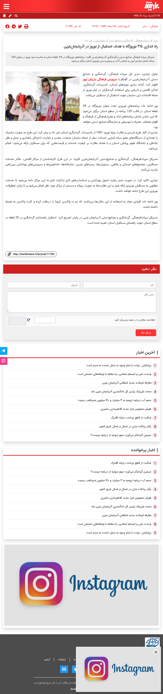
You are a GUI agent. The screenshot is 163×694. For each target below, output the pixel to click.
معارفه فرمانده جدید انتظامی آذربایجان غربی (126, 383)
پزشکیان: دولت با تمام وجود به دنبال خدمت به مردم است (118, 365)
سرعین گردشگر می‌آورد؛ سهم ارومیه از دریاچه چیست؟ (121, 435)
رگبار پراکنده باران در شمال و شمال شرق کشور (125, 426)
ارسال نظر (146, 333)
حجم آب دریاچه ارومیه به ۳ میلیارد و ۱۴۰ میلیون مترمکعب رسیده (114, 400)
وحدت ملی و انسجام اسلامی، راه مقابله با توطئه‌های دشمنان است (114, 374)
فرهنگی (154, 26)
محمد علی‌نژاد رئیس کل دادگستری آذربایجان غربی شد (121, 391)
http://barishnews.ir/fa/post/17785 (33, 254)
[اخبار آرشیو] (4, 16)
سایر (144, 26)
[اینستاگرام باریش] (81, 585)
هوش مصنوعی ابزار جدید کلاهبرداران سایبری (126, 409)
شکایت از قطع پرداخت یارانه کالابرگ (131, 417)
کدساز (73, 689)
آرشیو (47, 659)
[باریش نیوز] (152, 6)
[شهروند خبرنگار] (10, 16)
